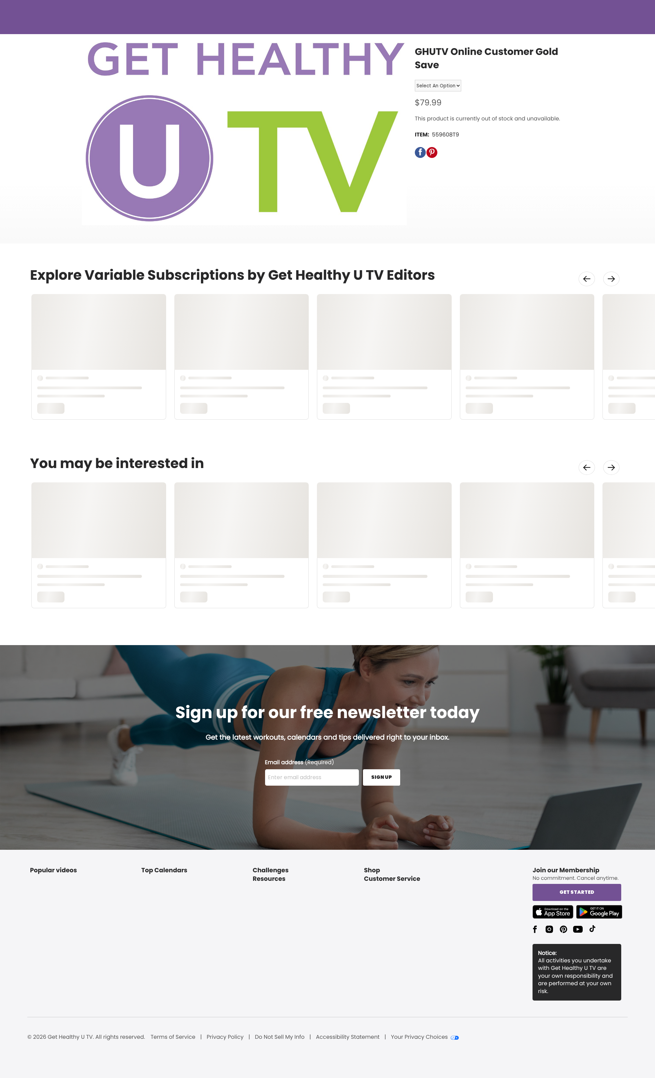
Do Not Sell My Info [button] (280, 1037)
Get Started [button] (576, 892)
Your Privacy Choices (419, 1037)
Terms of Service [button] (172, 1037)
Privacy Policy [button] (225, 1037)
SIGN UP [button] (381, 777)
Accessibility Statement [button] (348, 1037)
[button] (420, 152)
